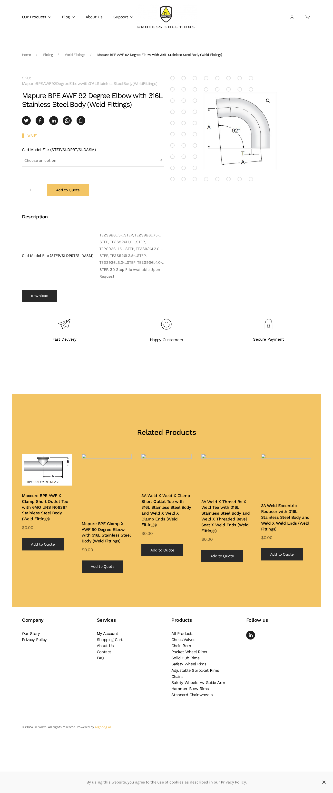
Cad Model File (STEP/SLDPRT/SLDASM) (59, 149)
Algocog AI (103, 727)
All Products (182, 633)
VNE (32, 136)
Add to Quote (68, 190)
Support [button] (120, 17)
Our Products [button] (34, 17)
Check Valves (183, 639)
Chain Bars (181, 645)
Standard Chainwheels (192, 694)
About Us (94, 17)
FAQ (100, 658)
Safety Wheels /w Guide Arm (198, 682)
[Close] (324, 782)
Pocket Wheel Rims (189, 652)
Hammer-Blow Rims (190, 688)
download (39, 296)
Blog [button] (66, 17)
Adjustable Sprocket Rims (195, 670)
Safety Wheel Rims (188, 664)
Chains (177, 676)
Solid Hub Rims (185, 658)
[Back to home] (166, 17)
